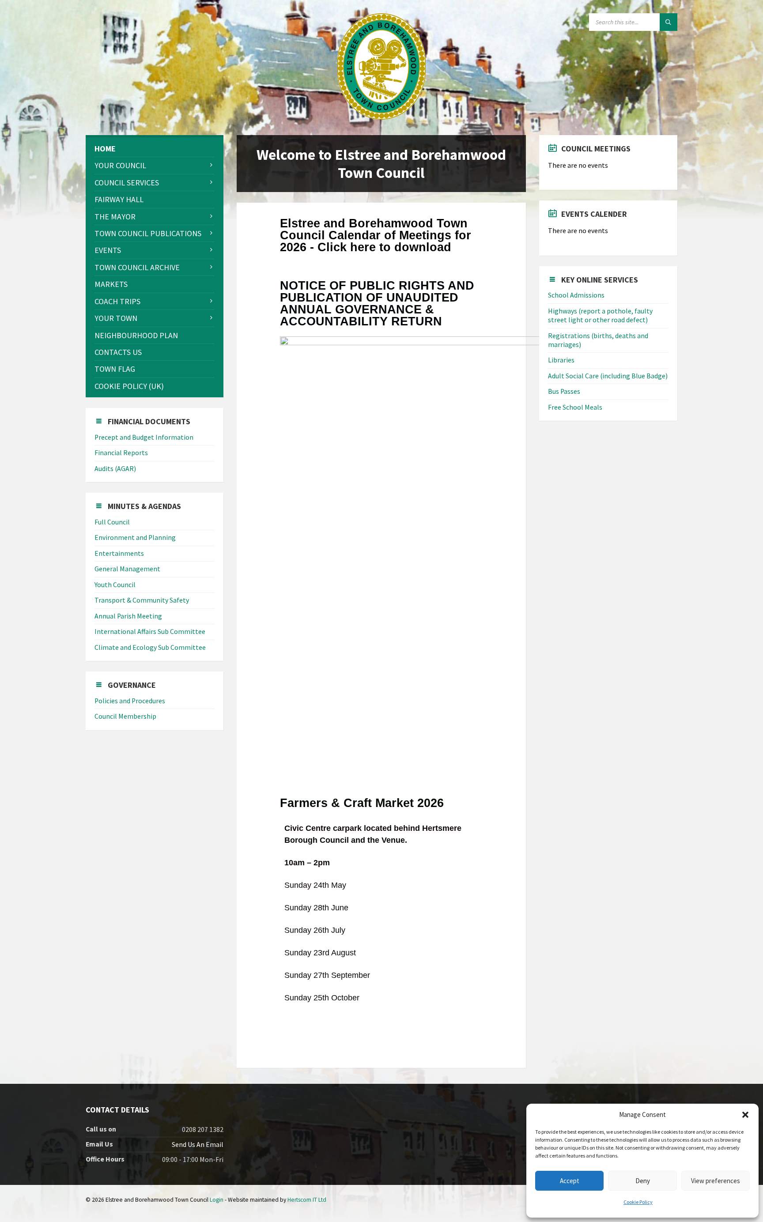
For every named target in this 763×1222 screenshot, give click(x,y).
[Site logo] (381, 117)
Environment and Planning (135, 537)
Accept (569, 1181)
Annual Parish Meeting (128, 616)
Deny (642, 1181)
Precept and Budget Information (143, 437)
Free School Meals (575, 407)
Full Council (112, 522)
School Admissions (576, 295)
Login (216, 1199)
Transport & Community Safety (141, 600)
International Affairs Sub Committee (149, 631)
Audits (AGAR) (115, 468)
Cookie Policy (638, 1202)
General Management (127, 569)
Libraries (561, 360)
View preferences (715, 1181)
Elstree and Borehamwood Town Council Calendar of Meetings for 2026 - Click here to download (375, 235)
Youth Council (115, 585)
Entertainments (119, 553)
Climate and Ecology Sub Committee (150, 647)
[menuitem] (154, 148)
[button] (745, 1114)
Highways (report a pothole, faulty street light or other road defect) (600, 315)
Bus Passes (564, 391)
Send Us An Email (197, 1144)
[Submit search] (668, 22)
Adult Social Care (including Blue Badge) (608, 376)
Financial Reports (121, 453)
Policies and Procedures (129, 701)
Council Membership (125, 716)
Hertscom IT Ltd (306, 1199)
